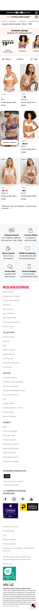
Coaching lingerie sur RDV (13, 408)
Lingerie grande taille (11, 363)
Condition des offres (11, 527)
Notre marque (8, 292)
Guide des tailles (9, 435)
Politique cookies (9, 544)
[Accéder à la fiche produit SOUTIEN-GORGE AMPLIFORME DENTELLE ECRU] (9, 78)
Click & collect (8, 412)
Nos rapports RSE (10, 318)
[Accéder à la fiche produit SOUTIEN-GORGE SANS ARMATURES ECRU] (29, 78)
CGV (4, 535)
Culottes (6, 341)
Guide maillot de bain (11, 448)
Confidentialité (8, 531)
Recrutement (8, 309)
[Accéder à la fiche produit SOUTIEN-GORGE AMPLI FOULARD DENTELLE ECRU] (9, 172)
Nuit (4, 345)
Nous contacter (9, 313)
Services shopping (10, 377)
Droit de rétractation (11, 395)
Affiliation (7, 305)
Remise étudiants (9, 416)
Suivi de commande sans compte (14, 390)
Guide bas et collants (11, 444)
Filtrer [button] (7, 59)
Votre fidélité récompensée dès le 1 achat (18, 11)
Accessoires (7, 367)
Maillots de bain (9, 354)
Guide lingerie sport (10, 457)
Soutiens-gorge (9, 337)
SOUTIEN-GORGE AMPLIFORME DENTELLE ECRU (15, 102)
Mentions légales (9, 539)
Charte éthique (8, 326)
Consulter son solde (11, 485)
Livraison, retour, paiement (13, 382)
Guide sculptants (9, 453)
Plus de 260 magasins (11, 300)
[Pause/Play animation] (36, 12)
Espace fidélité (8, 403)
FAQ (4, 399)
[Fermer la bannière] (36, 16)
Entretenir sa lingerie (11, 461)
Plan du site (7, 564)
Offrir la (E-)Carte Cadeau (13, 481)
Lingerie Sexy (8, 358)
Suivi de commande (10, 386)
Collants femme (9, 350)
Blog (4, 427)
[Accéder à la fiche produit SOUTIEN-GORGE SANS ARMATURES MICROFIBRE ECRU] (29, 125)
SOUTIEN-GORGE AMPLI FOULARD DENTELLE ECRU (16, 196)
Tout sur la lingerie (10, 431)
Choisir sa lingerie (10, 440)
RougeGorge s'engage (11, 296)
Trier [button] (35, 59)
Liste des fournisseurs (11, 322)
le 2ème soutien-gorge (18, 17)
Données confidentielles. (11, 606)
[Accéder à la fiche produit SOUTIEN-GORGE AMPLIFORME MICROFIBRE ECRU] (29, 172)
